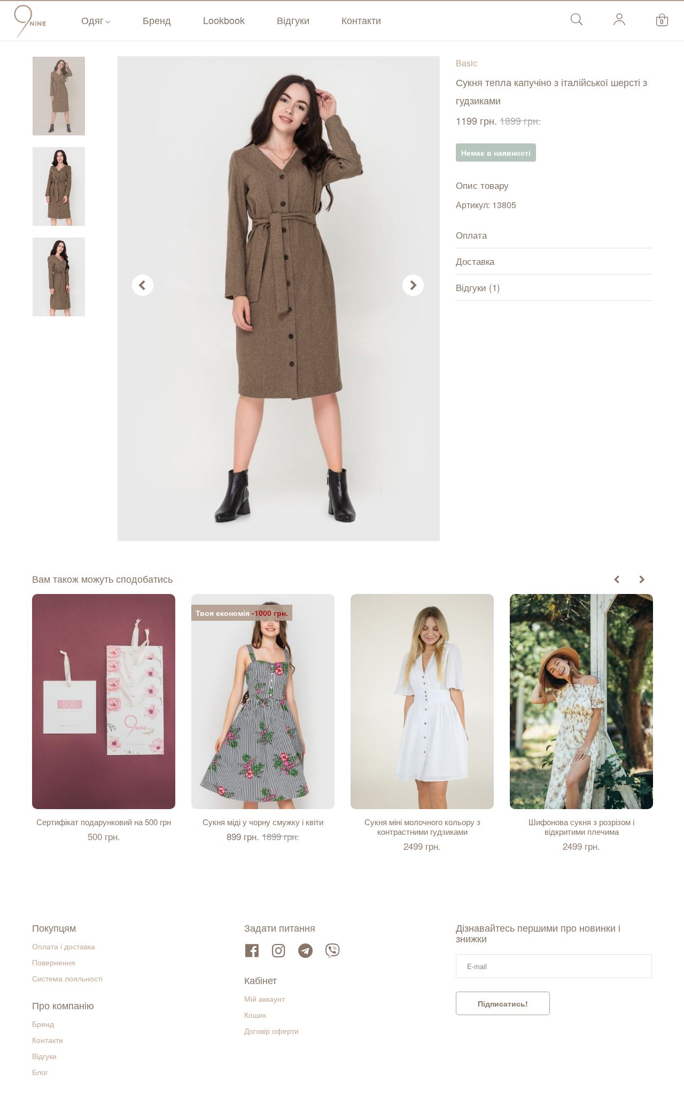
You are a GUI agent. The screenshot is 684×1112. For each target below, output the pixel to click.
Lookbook (224, 20)
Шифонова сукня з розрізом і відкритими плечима (581, 826)
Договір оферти (271, 1030)
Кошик (255, 1014)
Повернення (53, 962)
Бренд (157, 20)
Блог (40, 1072)
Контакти (361, 20)
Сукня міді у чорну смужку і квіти (263, 822)
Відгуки (293, 20)
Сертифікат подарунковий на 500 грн (103, 822)
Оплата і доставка (63, 946)
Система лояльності (67, 978)
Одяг (92, 20)
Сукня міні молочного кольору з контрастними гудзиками (422, 826)
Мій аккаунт (264, 998)
